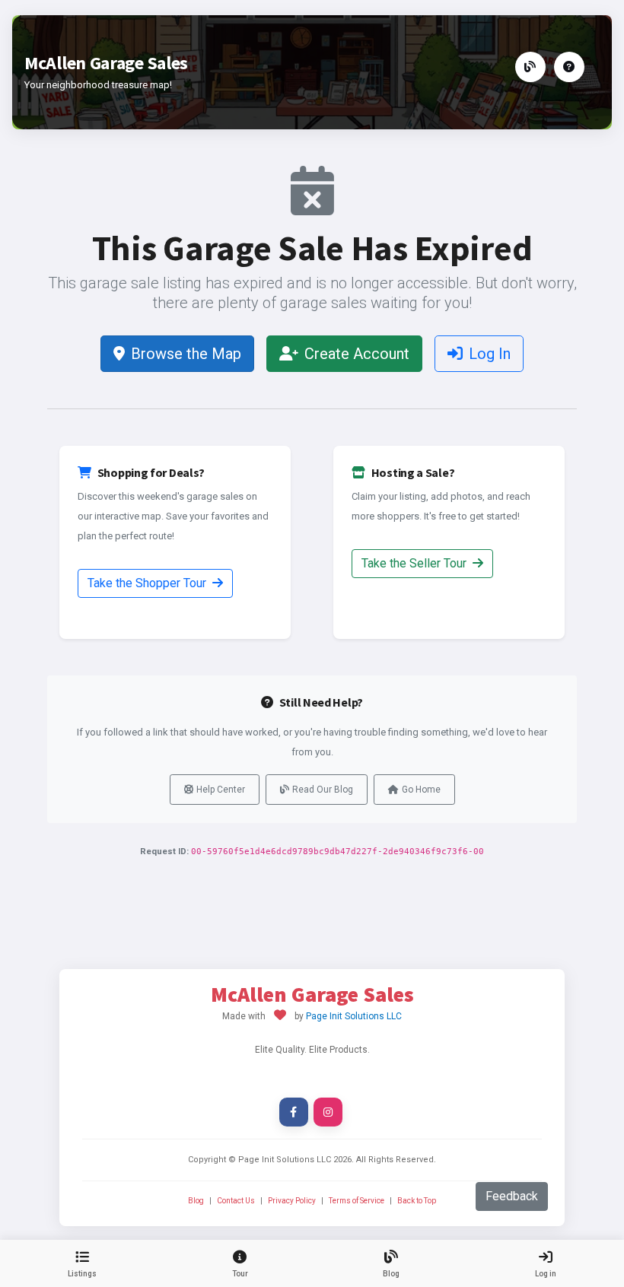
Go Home (421, 789)
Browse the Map (186, 354)
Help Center (220, 789)
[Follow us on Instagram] (328, 1112)
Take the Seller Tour (415, 563)
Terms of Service (356, 1200)
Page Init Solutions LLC (354, 1016)
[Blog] (530, 67)
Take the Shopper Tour (148, 583)
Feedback (512, 1196)
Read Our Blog (322, 789)
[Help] (569, 67)
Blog (196, 1200)
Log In (490, 354)
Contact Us (236, 1200)
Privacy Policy (292, 1200)
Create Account (356, 354)
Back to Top (416, 1200)
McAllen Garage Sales (106, 63)
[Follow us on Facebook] (293, 1112)
